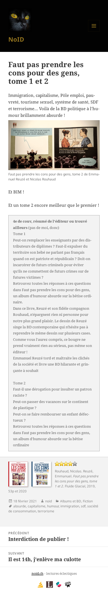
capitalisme (36, 506)
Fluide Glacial (75, 486)
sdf (83, 506)
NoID (16, 39)
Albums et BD (70, 501)
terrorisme (46, 511)
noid (48, 501)
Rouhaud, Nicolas (68, 471)
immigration (69, 506)
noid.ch (37, 573)
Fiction (88, 501)
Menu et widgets (94, 31)
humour (53, 506)
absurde (19, 506)
